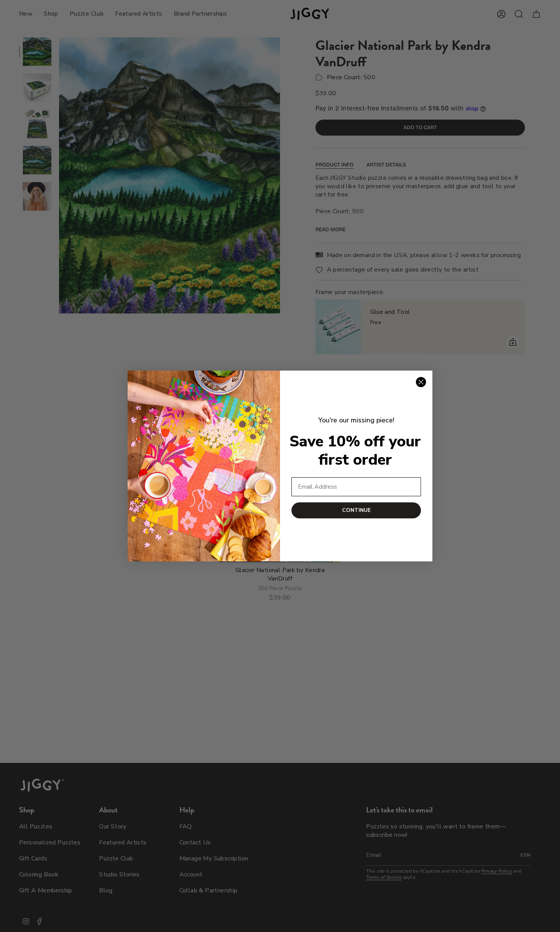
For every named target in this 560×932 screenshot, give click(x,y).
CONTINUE (356, 510)
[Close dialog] (421, 382)
